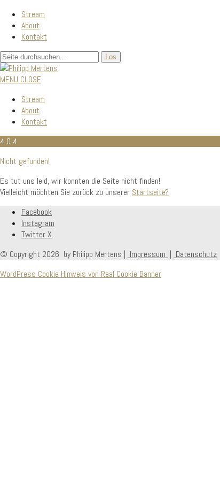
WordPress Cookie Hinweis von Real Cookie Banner (80, 274)
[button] (20, 79)
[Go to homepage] (29, 68)
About (30, 25)
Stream (33, 14)
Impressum (148, 254)
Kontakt (34, 36)
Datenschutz (195, 254)
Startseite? (150, 192)
